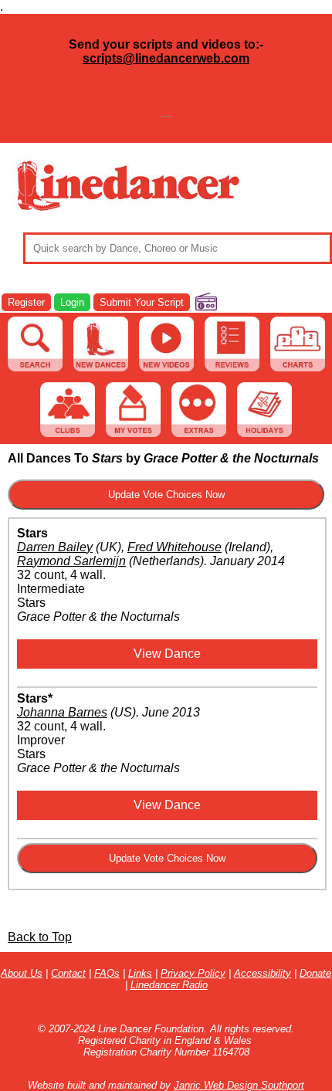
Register (26, 302)
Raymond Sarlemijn (71, 561)
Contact (68, 973)
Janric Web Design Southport (239, 1085)
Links (140, 973)
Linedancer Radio (169, 985)
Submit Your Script (142, 302)
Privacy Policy (193, 973)
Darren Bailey (55, 547)
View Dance (167, 653)
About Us (21, 973)
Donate (315, 973)
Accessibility (262, 973)
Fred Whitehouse (174, 547)
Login (72, 302)
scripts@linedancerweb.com (166, 58)
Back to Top (40, 937)
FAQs (107, 973)
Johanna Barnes (62, 712)
